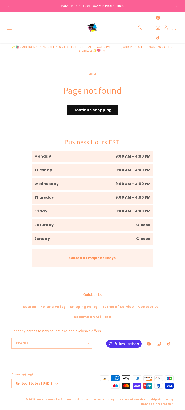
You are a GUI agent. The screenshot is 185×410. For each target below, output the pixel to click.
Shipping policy (162, 399)
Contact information (157, 404)
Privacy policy (104, 399)
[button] (9, 28)
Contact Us (148, 306)
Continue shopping (92, 110)
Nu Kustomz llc (48, 399)
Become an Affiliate (92, 317)
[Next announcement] (176, 6)
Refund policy (78, 399)
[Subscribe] (87, 343)
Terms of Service (118, 306)
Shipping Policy (84, 306)
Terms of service (133, 399)
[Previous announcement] (9, 6)
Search (29, 306)
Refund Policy (53, 306)
